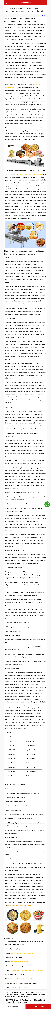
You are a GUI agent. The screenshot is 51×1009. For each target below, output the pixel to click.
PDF (44, 16)
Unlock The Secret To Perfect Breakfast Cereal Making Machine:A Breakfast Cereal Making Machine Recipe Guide (25, 994)
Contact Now (38, 1006)
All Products (13, 1006)
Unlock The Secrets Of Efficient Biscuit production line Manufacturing (25, 1001)
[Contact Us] (47, 504)
